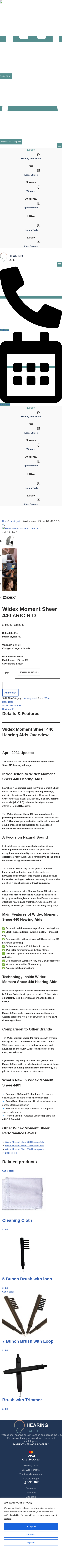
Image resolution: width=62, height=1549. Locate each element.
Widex (48, 698)
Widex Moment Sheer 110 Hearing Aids (24, 1149)
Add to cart (10, 692)
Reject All (31, 1542)
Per (7, 673)
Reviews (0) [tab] (8, 709)
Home (5, 521)
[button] (59, 145)
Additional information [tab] (12, 705)
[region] (31, 1523)
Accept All (31, 1526)
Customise (31, 1534)
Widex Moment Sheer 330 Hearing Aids (24, 1142)
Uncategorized (16, 521)
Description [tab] (7, 702)
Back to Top (11, 1153)
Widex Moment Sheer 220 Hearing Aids (24, 1145)
